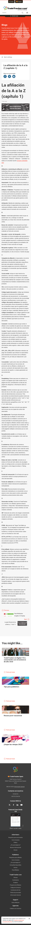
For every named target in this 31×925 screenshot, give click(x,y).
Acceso (15, 850)
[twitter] (9, 805)
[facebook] (13, 805)
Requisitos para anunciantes (15, 837)
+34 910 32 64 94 (15, 796)
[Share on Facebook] (5, 76)
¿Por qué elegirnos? (15, 845)
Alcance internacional (15, 847)
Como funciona (15, 840)
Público (15, 842)
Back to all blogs (8, 57)
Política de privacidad (15, 892)
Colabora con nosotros (15, 908)
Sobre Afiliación (15, 902)
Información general (19, 786)
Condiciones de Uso (15, 890)
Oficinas (16, 877)
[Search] (22, 12)
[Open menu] (27, 12)
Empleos (15, 882)
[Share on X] (9, 76)
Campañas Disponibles (15, 865)
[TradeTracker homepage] (15, 8)
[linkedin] (17, 805)
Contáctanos (15, 880)
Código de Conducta (15, 887)
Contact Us (15, 794)
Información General (15, 895)
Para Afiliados (15, 870)
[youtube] (21, 805)
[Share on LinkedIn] (13, 76)
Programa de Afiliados (15, 885)
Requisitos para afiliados (15, 857)
